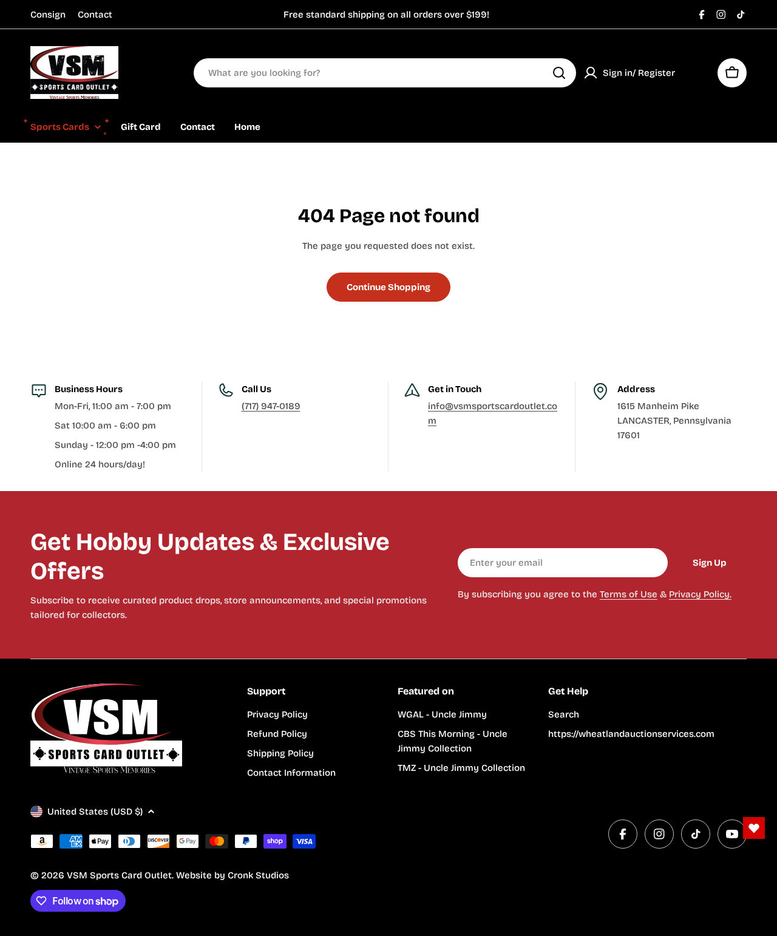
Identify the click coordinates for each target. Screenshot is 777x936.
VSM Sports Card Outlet (119, 875)
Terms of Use (628, 594)
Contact (95, 14)
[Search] (559, 73)
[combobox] (385, 72)
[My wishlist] (696, 73)
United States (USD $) (95, 811)
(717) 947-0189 (271, 406)
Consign (48, 14)
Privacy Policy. (700, 594)
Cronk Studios (258, 875)
